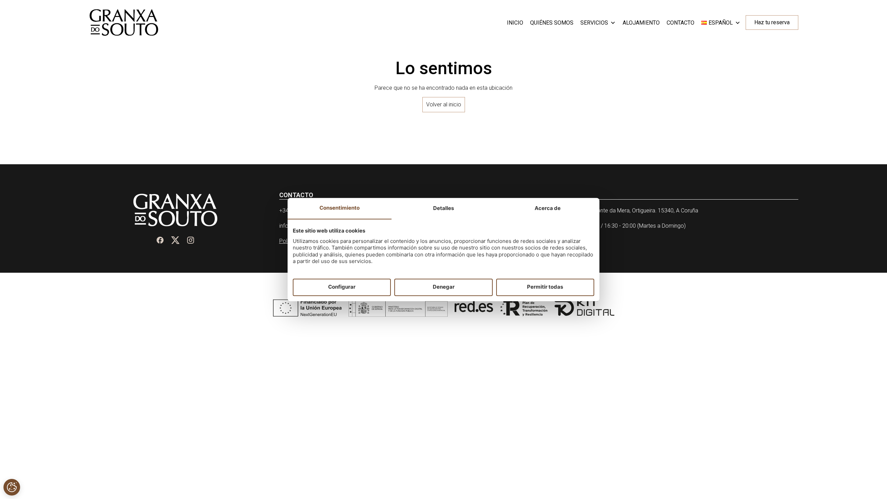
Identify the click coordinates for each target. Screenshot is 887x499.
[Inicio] (124, 22)
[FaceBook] (160, 240)
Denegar (444, 287)
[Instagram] (190, 240)
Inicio (515, 22)
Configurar (341, 287)
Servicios (594, 22)
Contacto (680, 22)
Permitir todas (545, 287)
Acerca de (548, 208)
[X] (175, 240)
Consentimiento (339, 207)
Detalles (443, 208)
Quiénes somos (551, 22)
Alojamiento (641, 22)
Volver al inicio (443, 104)
